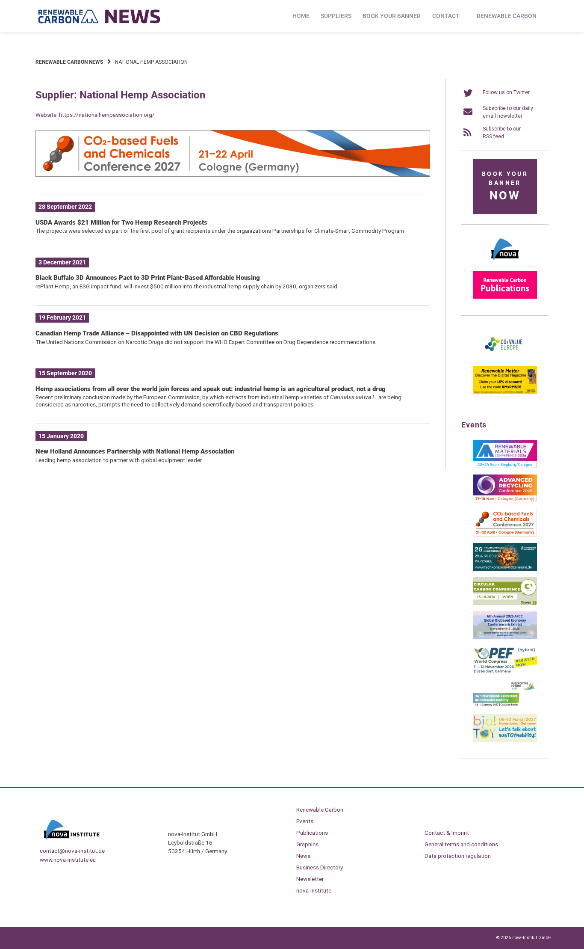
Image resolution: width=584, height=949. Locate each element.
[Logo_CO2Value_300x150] (505, 358)
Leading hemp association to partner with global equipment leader (118, 460)
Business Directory (319, 867)
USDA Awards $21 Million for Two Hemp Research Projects (121, 222)
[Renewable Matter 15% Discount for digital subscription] (505, 392)
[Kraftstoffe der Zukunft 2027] (505, 706)
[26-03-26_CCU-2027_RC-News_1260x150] (232, 175)
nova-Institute (313, 890)
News (303, 855)
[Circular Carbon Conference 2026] (505, 603)
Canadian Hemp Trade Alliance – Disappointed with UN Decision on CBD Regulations (156, 333)
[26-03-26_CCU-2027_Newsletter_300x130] (505, 535)
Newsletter (310, 878)
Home (301, 15)
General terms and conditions (461, 844)
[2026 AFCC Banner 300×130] (505, 638)
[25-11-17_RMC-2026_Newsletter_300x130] (505, 466)
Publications (312, 832)
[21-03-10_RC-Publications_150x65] (505, 297)
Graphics (307, 844)
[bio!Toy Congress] (505, 740)
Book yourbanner (505, 186)
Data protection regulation (458, 855)
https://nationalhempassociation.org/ (107, 114)
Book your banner (392, 15)
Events (304, 821)
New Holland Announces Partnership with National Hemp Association (134, 451)
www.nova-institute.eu (68, 859)
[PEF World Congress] (505, 672)
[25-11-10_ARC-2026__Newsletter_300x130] (505, 501)
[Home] (99, 16)
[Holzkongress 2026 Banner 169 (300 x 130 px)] (505, 569)
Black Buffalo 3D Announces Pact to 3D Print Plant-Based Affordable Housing (147, 278)
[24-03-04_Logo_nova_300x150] (505, 263)
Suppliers (336, 15)
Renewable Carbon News (69, 62)
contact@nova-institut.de (72, 850)
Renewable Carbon (507, 15)
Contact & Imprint (447, 832)
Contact (446, 15)
